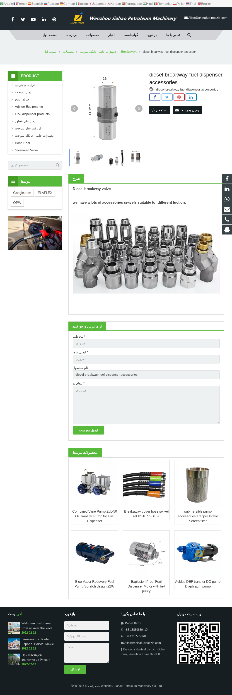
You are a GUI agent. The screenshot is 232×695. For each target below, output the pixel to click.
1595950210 (132, 623)
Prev (74, 108)
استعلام (161, 110)
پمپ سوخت (23, 92)
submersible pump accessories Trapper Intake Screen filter (198, 516)
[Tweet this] (167, 97)
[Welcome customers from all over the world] (14, 632)
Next (139, 108)
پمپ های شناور (25, 121)
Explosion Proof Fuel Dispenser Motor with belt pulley (146, 586)
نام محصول (80, 368)
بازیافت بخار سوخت (28, 128)
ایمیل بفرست (189, 110)
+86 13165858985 (135, 636)
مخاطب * (79, 336)
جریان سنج (22, 99)
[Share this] (154, 97)
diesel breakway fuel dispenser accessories (187, 89)
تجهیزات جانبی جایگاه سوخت (34, 135)
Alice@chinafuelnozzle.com (207, 17)
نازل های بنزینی (25, 85)
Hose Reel (22, 143)
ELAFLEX (45, 193)
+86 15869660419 (135, 629)
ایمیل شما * (80, 352)
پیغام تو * (79, 383)
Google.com (22, 193)
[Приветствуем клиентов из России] (14, 664)
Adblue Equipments (29, 106)
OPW (17, 203)
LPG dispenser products (32, 114)
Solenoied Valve (26, 150)
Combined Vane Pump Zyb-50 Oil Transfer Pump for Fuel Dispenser (94, 516)
